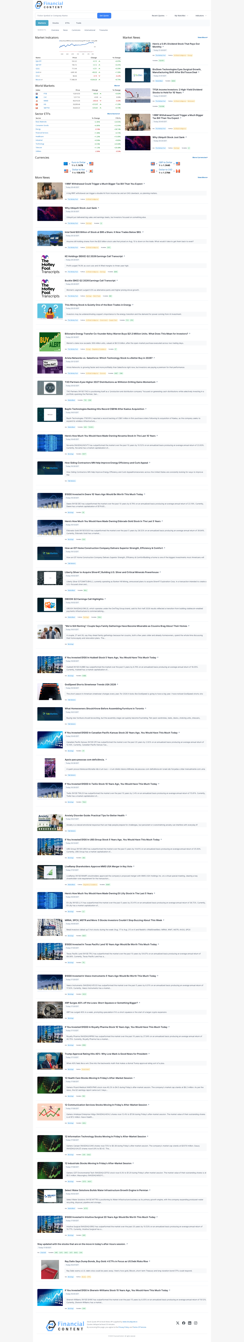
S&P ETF (38, 65)
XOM (89, 400)
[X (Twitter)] (177, 1325)
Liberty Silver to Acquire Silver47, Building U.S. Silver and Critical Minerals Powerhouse (113, 572)
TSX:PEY (161, 60)
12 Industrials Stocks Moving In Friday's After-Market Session (99, 1163)
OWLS (99, 617)
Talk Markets (71, 481)
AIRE (56, 1252)
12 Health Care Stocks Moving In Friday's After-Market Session (100, 1078)
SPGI (131, 320)
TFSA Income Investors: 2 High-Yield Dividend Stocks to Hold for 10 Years (177, 91)
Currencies (76, 30)
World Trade (96, 296)
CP (83, 751)
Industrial (39, 140)
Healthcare (40, 136)
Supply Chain (113, 320)
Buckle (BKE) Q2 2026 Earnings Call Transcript (91, 280)
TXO (85, 400)
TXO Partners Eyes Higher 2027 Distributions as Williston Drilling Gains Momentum (111, 382)
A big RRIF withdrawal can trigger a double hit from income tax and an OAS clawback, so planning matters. (112, 193)
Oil (37, 76)
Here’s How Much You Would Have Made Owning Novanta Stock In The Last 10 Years (111, 435)
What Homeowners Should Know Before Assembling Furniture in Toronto (105, 708)
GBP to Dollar (165, 162)
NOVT (84, 454)
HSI (45, 104)
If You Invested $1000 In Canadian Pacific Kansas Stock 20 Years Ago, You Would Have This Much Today (122, 732)
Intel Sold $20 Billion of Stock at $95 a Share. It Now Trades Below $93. (104, 232)
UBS (83, 857)
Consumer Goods (42, 125)
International (90, 30)
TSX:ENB (161, 106)
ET (115, 349)
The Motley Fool (160, 55)
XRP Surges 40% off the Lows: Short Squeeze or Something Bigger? (102, 1003)
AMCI (66, 1252)
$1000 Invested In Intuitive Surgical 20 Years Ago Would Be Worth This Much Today (111, 1217)
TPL (83, 962)
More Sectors (113, 114)
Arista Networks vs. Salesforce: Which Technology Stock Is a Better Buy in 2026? (110, 358)
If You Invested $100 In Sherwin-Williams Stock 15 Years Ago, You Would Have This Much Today (117, 1290)
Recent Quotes (158, 15)
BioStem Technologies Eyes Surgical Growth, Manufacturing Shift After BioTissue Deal (176, 71)
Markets (42, 23)
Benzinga (70, 454)
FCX (127, 320)
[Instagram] (195, 1325)
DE (83, 512)
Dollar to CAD (165, 169)
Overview (55, 30)
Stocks (55, 23)
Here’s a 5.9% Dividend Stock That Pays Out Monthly (176, 45)
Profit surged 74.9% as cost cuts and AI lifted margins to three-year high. (97, 266)
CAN (83, 1154)
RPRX (84, 1045)
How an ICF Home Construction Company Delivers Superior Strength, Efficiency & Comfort (115, 548)
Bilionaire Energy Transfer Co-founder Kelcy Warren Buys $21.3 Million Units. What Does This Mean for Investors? (127, 333)
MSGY (90, 1181)
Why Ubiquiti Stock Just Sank (169, 137)
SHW (83, 1308)
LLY (83, 911)
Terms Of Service (139, 1327)
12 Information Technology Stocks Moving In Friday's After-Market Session (106, 1136)
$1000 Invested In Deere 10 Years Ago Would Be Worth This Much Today (105, 494)
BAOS (76, 1252)
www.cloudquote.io (130, 1322)
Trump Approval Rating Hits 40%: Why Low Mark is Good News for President (107, 1053)
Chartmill (43, 1252)
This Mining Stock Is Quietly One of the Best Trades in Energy (99, 304)
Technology (40, 144)
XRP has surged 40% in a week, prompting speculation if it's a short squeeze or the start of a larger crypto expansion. (116, 1012)
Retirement (191, 101)
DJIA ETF (38, 61)
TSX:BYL (90, 427)
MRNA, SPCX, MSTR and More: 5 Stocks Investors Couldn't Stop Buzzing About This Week (114, 920)
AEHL (84, 1123)
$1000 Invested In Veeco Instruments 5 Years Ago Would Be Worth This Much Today (111, 976)
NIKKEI (46, 101)
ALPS (61, 1252)
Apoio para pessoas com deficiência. (86, 759)
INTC (108, 247)
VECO (84, 994)
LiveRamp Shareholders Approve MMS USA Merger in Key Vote (100, 866)
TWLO (84, 802)
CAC (45, 97)
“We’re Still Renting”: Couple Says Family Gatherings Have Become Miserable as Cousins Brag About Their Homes (127, 626)
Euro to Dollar (79, 162)
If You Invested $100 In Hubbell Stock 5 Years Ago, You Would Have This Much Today (112, 657)
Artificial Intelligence (180, 55)
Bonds (84, 1277)
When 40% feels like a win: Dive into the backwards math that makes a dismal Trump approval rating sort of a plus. (115, 1063)
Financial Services (42, 133)
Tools (78, 23)
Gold (37, 72)
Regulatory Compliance (99, 349)
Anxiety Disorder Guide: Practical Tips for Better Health (96, 815)
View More (202, 37)
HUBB (84, 675)
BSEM (173, 81)
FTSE (45, 94)
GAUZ (88, 1154)
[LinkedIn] (189, 1325)
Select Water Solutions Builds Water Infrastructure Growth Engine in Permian (108, 1190)
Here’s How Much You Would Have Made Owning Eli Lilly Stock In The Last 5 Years (110, 893)
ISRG (83, 1235)
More (116, 85)
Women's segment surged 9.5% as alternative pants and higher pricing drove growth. (103, 290)
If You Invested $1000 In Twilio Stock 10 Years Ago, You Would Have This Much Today (112, 784)
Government (104, 320)
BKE (110, 296)
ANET (116, 373)
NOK (85, 427)
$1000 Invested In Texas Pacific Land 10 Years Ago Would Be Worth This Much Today (112, 944)
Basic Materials (41, 122)
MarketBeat (159, 81)
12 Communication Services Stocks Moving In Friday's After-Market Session (107, 1104)
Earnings (176, 148)
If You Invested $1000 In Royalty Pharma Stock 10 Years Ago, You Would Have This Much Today (117, 1027)
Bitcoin (38, 80)
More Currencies (200, 157)
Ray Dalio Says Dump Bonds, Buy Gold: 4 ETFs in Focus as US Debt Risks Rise (107, 1261)
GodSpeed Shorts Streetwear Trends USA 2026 (91, 684)
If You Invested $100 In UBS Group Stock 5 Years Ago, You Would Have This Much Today (113, 839)
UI (188, 148)
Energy (38, 129)
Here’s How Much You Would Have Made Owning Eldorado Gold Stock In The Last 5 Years (114, 521)
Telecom (39, 147)
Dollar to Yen (78, 169)
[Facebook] (183, 1325)
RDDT (84, 935)
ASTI (71, 1252)
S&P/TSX (47, 108)
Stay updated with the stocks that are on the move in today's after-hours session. (82, 1244)
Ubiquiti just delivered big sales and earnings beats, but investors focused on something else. (106, 217)
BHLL (85, 590)
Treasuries (103, 30)
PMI (83, 1096)
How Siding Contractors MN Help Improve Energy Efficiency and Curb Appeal (107, 462)
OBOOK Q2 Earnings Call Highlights (85, 599)
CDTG (84, 1181)
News (65, 30)
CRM (121, 373)
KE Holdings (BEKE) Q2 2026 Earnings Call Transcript (95, 256)
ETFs (67, 23)
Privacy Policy (124, 1327)
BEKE (115, 271)
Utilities (38, 151)
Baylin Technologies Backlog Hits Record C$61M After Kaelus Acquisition (106, 409)
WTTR (85, 1208)
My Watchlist (180, 15)
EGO (83, 539)
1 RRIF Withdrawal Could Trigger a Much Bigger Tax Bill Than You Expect (177, 116)
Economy (102, 373)
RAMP (108, 884)
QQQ (38, 69)
